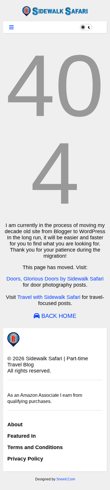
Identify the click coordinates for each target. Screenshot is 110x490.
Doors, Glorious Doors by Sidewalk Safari (55, 279)
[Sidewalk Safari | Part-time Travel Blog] (54, 14)
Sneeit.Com (65, 479)
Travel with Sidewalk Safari (48, 297)
